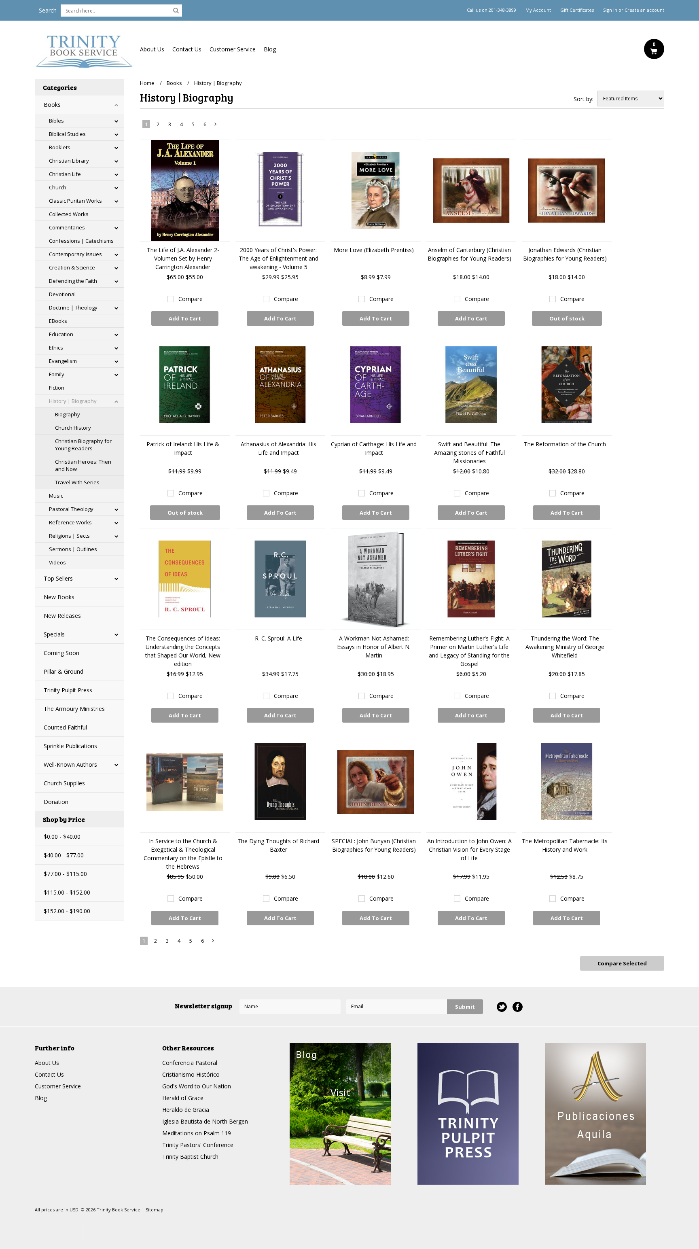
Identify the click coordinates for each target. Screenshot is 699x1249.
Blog (270, 49)
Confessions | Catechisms (81, 240)
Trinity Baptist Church (190, 1156)
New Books (59, 597)
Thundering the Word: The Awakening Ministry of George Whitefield (564, 646)
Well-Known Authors (70, 764)
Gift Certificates (577, 10)
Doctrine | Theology (73, 307)
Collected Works (69, 214)
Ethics (56, 347)
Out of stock (567, 318)
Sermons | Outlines (73, 549)
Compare (190, 299)
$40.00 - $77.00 (64, 855)
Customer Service (233, 49)
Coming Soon (61, 653)
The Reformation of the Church (565, 444)
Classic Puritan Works (75, 200)
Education (61, 334)
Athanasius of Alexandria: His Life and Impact (278, 448)
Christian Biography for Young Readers (83, 444)
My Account (538, 10)
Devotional (62, 294)
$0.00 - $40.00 (62, 836)
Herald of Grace (182, 1098)
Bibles (56, 120)
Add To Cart (185, 318)
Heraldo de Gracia (185, 1109)
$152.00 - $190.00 (67, 911)
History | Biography (73, 401)
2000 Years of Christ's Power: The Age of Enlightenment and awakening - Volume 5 (278, 258)
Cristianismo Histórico (191, 1074)
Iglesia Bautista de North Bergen (205, 1121)
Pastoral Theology (71, 509)
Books (52, 104)
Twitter (502, 1007)
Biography (67, 414)
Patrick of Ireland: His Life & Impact (182, 448)
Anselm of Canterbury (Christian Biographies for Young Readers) (469, 254)
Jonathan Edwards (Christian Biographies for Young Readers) (565, 254)
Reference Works (70, 522)
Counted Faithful (65, 727)
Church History (73, 427)
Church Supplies (64, 783)
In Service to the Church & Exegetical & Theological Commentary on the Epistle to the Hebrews (183, 853)
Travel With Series (77, 482)
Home (147, 83)
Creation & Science (72, 267)
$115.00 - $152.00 (67, 892)
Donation (56, 802)
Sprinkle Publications (70, 746)
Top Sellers (58, 578)
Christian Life (65, 174)
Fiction (56, 387)
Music (56, 495)
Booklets (59, 147)
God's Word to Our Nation (196, 1086)
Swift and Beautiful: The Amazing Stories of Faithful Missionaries (469, 452)
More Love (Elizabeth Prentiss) (374, 250)
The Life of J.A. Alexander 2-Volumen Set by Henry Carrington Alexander (183, 258)
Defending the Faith (73, 280)
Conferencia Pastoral (189, 1063)
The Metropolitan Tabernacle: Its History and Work (565, 845)
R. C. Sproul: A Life (278, 638)
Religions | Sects (69, 535)
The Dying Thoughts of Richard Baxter (278, 845)
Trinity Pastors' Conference (197, 1145)
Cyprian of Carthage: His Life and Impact (374, 448)
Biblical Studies (67, 134)
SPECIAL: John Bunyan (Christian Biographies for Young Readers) (374, 845)
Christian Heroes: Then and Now (83, 465)
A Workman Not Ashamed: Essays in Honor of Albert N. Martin (374, 646)
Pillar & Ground (63, 671)
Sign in (610, 10)
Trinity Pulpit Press (68, 690)
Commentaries (67, 227)
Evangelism (63, 361)
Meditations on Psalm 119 (196, 1133)
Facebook (518, 1007)
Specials (54, 634)
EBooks (58, 320)
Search (48, 10)
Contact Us (186, 49)
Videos (57, 562)
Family (56, 374)
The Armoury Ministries (74, 709)
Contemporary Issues (75, 254)
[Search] (176, 10)
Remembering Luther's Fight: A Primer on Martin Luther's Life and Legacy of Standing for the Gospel (469, 651)
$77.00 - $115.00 (65, 874)
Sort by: (583, 99)
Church (57, 187)
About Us (152, 49)
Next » (216, 126)
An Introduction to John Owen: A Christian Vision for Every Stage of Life (469, 849)
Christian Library (69, 160)
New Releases (62, 615)
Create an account (644, 10)
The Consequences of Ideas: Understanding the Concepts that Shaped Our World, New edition (182, 651)
